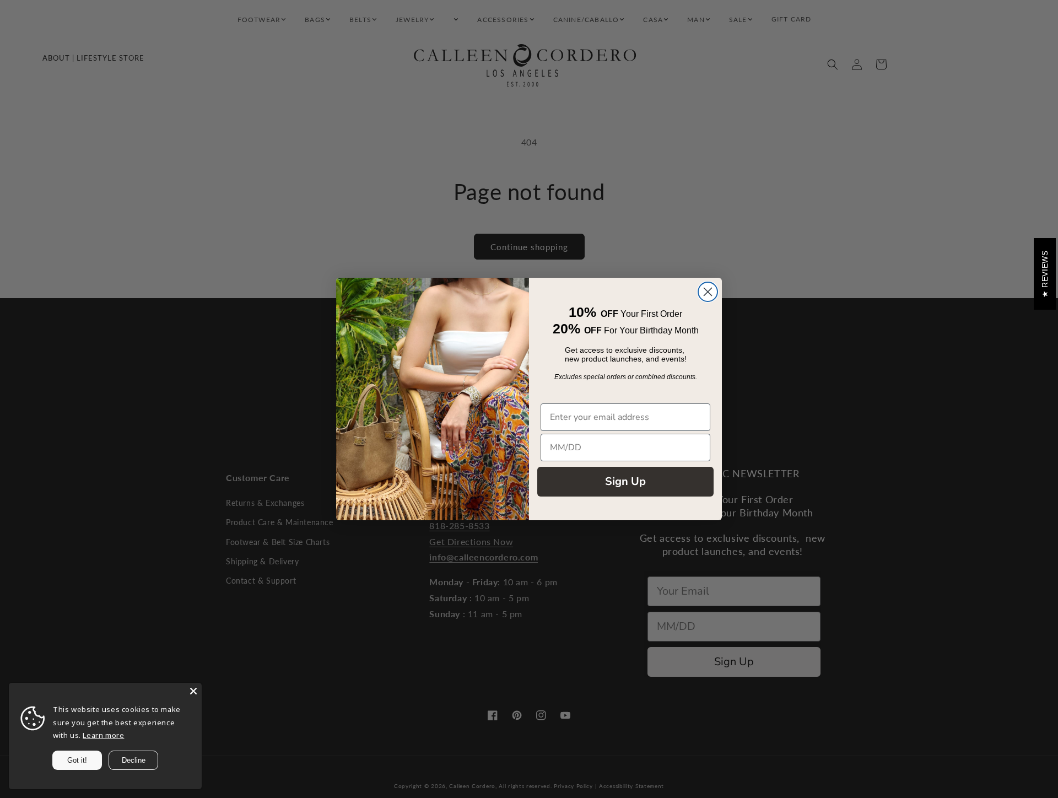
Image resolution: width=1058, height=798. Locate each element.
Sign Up (625, 481)
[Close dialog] (707, 291)
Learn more (103, 735)
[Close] (193, 691)
